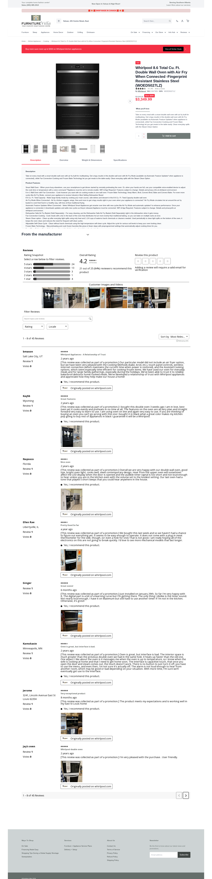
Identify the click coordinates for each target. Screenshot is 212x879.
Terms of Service (113, 850)
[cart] (187, 21)
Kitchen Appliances (34, 41)
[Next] (130, 101)
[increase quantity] (144, 134)
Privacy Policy (112, 853)
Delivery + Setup (70, 850)
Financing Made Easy (30, 850)
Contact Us (111, 846)
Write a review (160, 88)
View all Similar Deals (173, 49)
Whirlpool (142, 91)
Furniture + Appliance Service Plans (78, 846)
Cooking (46, 41)
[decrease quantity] (144, 137)
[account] (182, 21)
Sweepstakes (27, 857)
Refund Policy (112, 857)
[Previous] (25, 101)
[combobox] (157, 21)
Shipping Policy (113, 860)
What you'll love (142, 109)
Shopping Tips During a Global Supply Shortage (40, 853)
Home (24, 41)
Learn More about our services (178, 5)
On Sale (25, 846)
